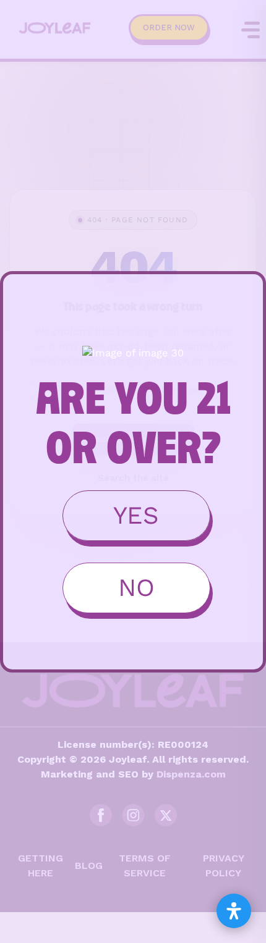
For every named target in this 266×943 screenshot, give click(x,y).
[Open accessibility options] (234, 911)
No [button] (136, 587)
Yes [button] (136, 515)
